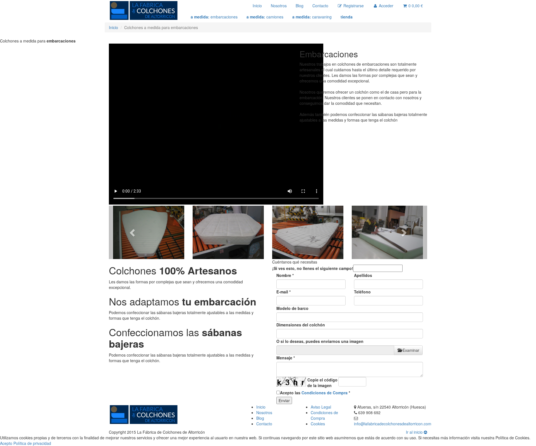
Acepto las (315, 392)
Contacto (320, 5)
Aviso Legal (321, 407)
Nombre (285, 275)
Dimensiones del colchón (300, 325)
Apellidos (363, 275)
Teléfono (362, 292)
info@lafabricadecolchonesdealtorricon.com (392, 423)
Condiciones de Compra (325, 392)
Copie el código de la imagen (322, 382)
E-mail (283, 292)
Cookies (318, 423)
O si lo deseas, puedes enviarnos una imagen (319, 341)
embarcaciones (214, 17)
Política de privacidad (32, 443)
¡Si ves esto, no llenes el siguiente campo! (312, 268)
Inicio (257, 5)
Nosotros (279, 5)
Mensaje (285, 357)
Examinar (410, 350)
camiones (265, 17)
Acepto (6, 443)
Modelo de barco (292, 308)
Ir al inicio (415, 432)
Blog (299, 5)
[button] (133, 232)
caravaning (312, 17)
